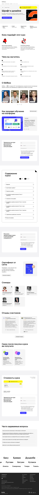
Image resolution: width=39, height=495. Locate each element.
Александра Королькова (7, 292)
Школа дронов (32, 478)
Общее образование (33, 481)
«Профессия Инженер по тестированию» (30, 318)
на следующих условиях (30, 245)
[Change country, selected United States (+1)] (21, 146)
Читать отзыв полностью (11, 329)
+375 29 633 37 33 (4, 474)
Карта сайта (3, 483)
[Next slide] (21, 104)
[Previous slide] (17, 104)
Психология (24, 481)
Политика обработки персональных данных (8, 482)
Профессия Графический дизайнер (11, 318)
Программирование (32, 474)
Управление (24, 477)
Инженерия (31, 477)
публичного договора (30, 155)
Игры (23, 478)
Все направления (24, 474)
